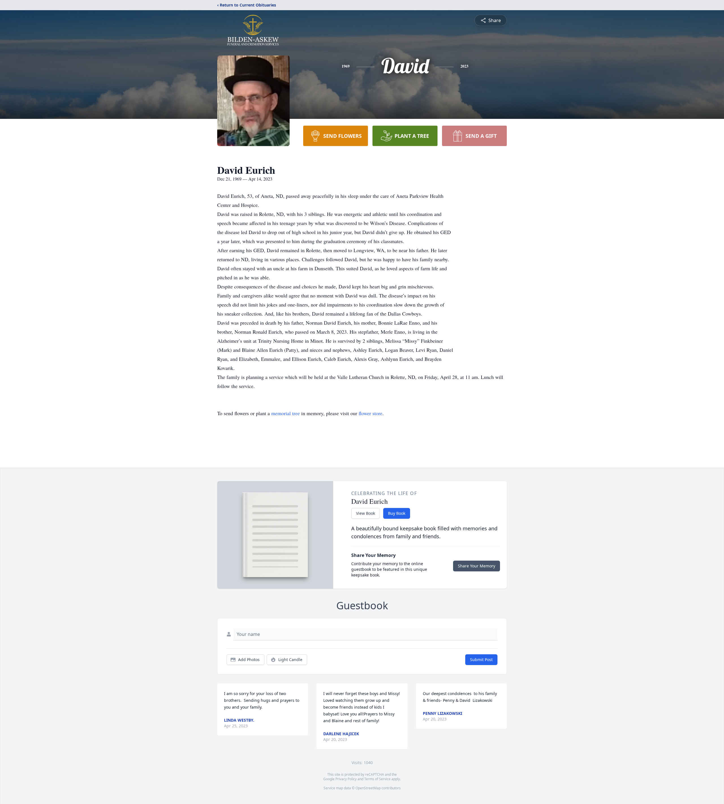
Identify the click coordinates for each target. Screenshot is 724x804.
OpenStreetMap (368, 788)
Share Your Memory (476, 566)
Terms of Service (377, 779)
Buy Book (396, 513)
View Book (365, 513)
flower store (370, 413)
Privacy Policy (346, 779)
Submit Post (481, 659)
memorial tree (285, 413)
